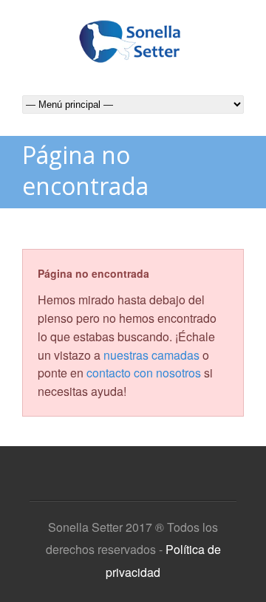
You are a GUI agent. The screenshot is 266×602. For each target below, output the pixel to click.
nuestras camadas (151, 354)
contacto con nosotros (143, 372)
